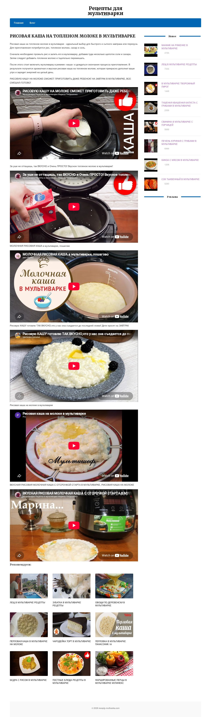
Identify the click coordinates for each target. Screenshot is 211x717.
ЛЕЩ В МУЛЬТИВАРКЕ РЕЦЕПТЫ (179, 64)
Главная (18, 22)
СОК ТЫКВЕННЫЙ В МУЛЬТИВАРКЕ (180, 179)
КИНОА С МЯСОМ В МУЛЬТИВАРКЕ (180, 160)
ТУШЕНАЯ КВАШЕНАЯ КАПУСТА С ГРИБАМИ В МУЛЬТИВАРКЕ (180, 104)
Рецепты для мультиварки (105, 10)
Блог (32, 22)
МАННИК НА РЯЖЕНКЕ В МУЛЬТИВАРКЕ (175, 47)
